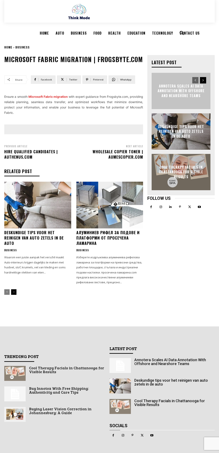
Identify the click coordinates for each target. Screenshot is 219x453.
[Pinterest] (180, 207)
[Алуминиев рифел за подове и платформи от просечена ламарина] (109, 205)
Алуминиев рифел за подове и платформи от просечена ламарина (108, 238)
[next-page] (13, 292)
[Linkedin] (170, 207)
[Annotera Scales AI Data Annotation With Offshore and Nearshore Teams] (120, 365)
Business (22, 47)
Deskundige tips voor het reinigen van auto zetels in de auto (34, 238)
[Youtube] (199, 207)
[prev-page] (7, 292)
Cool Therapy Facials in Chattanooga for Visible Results (181, 172)
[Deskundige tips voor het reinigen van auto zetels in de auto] (37, 205)
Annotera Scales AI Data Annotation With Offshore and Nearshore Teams (181, 90)
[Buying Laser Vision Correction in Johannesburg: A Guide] (15, 414)
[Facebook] (151, 207)
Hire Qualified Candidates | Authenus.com (31, 154)
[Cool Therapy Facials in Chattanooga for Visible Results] (15, 373)
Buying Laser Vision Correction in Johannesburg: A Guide (60, 410)
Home (8, 47)
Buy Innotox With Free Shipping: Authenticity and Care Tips (59, 390)
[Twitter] (189, 207)
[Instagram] (160, 207)
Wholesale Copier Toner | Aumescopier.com (118, 154)
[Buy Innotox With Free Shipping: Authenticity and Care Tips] (15, 393)
